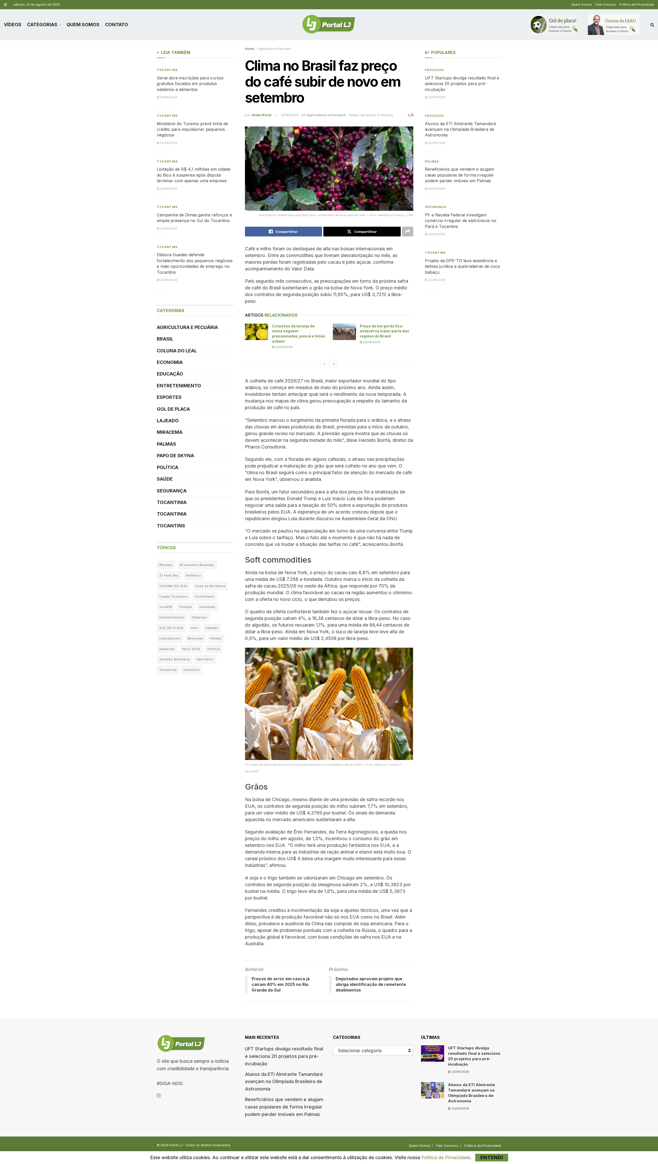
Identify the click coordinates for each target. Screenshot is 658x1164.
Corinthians (204, 596)
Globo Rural (261, 115)
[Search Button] (652, 24)
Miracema (169, 432)
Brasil (165, 339)
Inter (194, 628)
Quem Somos (581, 4)
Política (167, 467)
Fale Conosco (605, 4)
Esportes (169, 397)
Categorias (42, 24)
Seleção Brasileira (174, 659)
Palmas (166, 444)
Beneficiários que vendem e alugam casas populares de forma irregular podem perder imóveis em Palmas (459, 175)
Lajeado (168, 420)
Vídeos (12, 24)
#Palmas (166, 565)
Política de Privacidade (636, 4)
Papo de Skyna (175, 455)
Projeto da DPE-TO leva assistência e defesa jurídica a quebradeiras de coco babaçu (462, 266)
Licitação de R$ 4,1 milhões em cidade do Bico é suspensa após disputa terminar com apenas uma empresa (193, 175)
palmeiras (167, 649)
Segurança (172, 490)
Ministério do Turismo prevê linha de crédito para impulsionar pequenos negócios (192, 129)
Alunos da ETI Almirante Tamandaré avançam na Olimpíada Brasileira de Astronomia (460, 129)
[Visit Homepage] (329, 24)
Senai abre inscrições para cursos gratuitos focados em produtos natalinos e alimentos (190, 83)
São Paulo (205, 659)
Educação (170, 374)
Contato (116, 24)
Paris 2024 (191, 649)
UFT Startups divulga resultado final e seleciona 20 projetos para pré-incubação (462, 83)
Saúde (165, 479)
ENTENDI (491, 1157)
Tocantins (167, 70)
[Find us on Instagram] (5, 5)
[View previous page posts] (324, 363)
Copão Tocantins (173, 596)
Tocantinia (172, 502)
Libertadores (169, 638)
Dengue (185, 607)
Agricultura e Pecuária (274, 49)
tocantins (192, 670)
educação (207, 607)
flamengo (199, 617)
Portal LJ (175, 1145)
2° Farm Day (169, 575)
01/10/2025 (289, 115)
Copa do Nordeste (210, 586)
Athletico (193, 575)
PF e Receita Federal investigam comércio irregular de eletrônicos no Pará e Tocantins (460, 220)
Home (249, 49)
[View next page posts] (334, 363)
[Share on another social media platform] (407, 231)
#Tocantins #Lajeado (197, 565)
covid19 (165, 607)
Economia (170, 362)
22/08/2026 (283, 347)
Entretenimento (179, 385)
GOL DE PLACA (173, 409)
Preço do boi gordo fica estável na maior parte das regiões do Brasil (384, 331)
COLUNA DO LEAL (177, 350)
